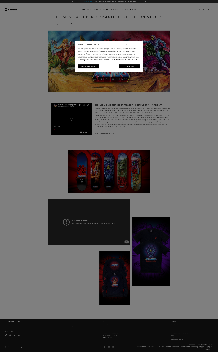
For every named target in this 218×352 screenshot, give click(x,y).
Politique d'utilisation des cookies (122, 59)
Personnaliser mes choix (88, 66)
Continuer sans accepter (132, 44)
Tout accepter (130, 66)
